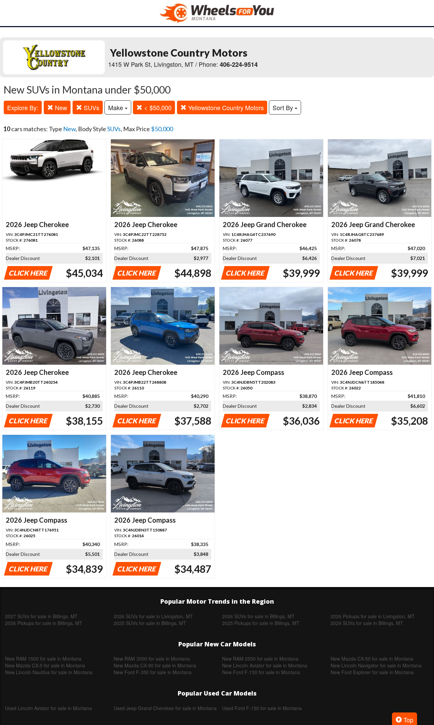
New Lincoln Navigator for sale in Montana (376, 665)
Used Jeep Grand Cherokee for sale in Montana (165, 708)
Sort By (284, 107)
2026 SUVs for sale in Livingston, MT (153, 616)
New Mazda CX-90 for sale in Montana (155, 665)
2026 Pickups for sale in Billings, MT (43, 623)
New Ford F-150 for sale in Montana (261, 672)
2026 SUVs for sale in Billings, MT (258, 616)
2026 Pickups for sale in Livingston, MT (373, 616)
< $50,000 (157, 107)
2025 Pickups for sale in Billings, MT (260, 623)
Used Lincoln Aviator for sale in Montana (48, 708)
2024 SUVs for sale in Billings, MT (367, 623)
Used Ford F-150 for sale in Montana (262, 708)
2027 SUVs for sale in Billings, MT (41, 616)
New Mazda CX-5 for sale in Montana (45, 665)
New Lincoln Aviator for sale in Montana (264, 665)
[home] (217, 13)
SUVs (90, 107)
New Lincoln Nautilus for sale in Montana (49, 672)
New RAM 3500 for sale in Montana (152, 658)
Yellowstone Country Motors (225, 107)
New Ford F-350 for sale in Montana (153, 672)
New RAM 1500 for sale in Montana (43, 658)
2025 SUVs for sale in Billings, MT (150, 623)
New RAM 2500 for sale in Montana (260, 658)
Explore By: (22, 107)
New (60, 107)
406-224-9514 (239, 64)
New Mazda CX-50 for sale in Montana (372, 658)
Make (116, 107)
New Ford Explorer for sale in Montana (372, 672)
